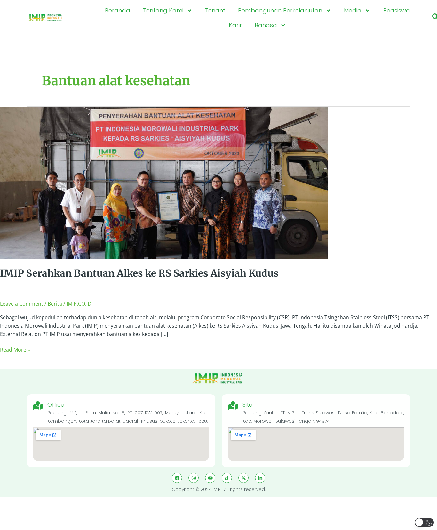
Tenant (215, 10)
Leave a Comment (21, 303)
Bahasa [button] (266, 25)
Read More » (15, 349)
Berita (55, 303)
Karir (235, 25)
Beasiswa (396, 10)
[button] (424, 522)
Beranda (117, 10)
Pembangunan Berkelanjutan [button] (280, 10)
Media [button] (353, 10)
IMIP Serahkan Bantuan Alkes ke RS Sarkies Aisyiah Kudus (139, 273)
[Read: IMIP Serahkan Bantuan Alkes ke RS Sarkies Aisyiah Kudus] (164, 182)
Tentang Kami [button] (163, 10)
